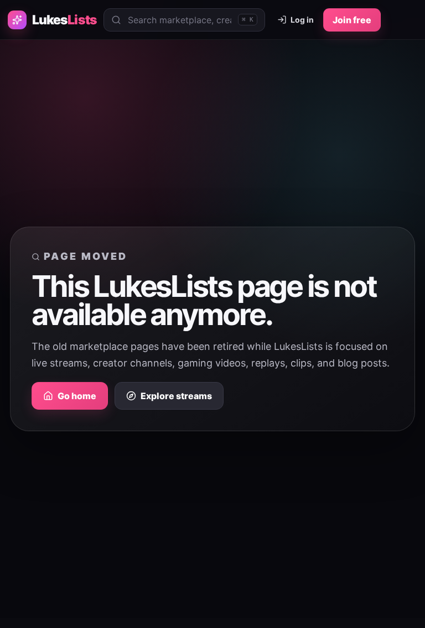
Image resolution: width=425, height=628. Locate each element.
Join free (352, 19)
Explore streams (176, 395)
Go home (77, 395)
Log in (302, 19)
